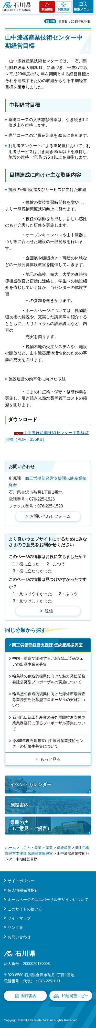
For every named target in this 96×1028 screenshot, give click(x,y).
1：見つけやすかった (32, 594)
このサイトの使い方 (25, 909)
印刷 (52, 21)
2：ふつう (56, 564)
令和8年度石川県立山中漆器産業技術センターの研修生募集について (47, 743)
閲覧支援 (63, 9)
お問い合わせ (19, 937)
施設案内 (19, 805)
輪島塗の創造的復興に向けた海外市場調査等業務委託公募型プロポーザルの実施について (48, 699)
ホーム (10, 848)
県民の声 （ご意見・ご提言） (31, 825)
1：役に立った (26, 564)
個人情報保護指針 (23, 890)
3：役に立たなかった (32, 571)
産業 (49, 848)
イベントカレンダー (31, 784)
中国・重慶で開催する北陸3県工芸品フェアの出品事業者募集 (47, 661)
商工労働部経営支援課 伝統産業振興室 (47, 645)
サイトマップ (19, 918)
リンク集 (15, 927)
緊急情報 (47, 9)
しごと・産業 (30, 848)
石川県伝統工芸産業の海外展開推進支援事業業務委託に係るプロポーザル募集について (48, 723)
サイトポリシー (21, 881)
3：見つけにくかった (32, 601)
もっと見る (50, 759)
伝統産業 (64, 848)
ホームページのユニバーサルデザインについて (48, 899)
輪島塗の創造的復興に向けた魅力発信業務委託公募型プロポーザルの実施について (48, 679)
